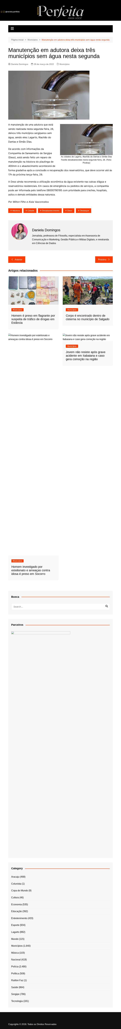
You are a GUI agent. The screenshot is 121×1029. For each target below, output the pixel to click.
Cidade (31, 210)
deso (69, 210)
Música (15, 953)
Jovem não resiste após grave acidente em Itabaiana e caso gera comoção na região (85, 355)
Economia (16, 904)
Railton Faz (17, 980)
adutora (16, 210)
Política (15, 973)
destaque (84, 210)
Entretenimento (19, 918)
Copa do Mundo (19, 890)
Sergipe (15, 994)
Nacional (16, 959)
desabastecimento (50, 210)
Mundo (14, 939)
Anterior (18, 259)
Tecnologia (17, 1001)
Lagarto (15, 932)
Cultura (15, 897)
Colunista (16, 883)
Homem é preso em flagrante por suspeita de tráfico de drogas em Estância (33, 319)
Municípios (64, 64)
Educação (16, 911)
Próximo (102, 259)
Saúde (14, 987)
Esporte (15, 925)
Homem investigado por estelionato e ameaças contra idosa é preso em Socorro (30, 570)
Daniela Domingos (19, 64)
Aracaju (15, 877)
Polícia (14, 966)
